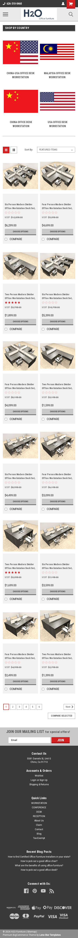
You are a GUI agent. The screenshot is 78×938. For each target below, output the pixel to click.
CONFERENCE (39, 807)
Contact (39, 829)
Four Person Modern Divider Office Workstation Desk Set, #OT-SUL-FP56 (20, 388)
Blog (39, 833)
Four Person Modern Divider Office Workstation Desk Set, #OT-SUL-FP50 (20, 658)
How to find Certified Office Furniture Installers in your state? (39, 856)
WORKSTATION (39, 803)
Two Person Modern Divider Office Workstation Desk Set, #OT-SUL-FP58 (20, 298)
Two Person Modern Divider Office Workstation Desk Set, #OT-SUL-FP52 (20, 568)
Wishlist (39, 775)
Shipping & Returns (39, 784)
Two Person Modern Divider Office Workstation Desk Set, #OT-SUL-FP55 (57, 388)
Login (33, 780)
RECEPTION (39, 816)
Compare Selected (61, 715)
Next (68, 707)
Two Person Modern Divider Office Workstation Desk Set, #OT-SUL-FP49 (57, 658)
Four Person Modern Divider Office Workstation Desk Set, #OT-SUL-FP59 (57, 208)
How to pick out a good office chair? (39, 861)
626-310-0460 (14, 3)
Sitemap (31, 931)
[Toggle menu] (5, 14)
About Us (39, 820)
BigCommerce (20, 935)
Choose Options (20, 232)
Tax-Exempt (39, 838)
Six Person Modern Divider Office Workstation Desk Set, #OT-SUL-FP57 (57, 298)
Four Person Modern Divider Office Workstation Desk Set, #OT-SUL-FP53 (57, 478)
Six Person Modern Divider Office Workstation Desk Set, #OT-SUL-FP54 (20, 478)
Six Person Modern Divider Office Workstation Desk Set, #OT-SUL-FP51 (57, 568)
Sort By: (29, 149)
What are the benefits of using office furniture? (39, 865)
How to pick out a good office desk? (39, 870)
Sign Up (43, 780)
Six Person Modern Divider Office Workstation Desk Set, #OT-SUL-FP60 (20, 208)
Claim (39, 825)
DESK (39, 812)
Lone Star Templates (50, 935)
